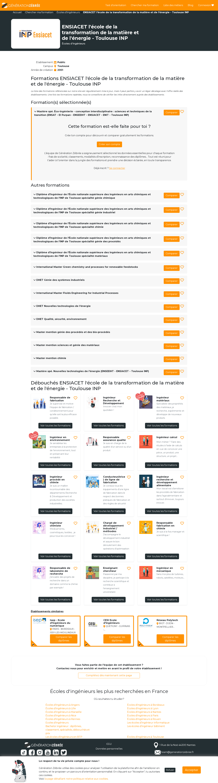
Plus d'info (69, 642)
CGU (109, 744)
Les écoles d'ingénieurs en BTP (64, 736)
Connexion (204, 5)
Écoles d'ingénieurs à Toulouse (145, 736)
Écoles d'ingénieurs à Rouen (144, 719)
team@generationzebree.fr (177, 752)
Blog (190, 5)
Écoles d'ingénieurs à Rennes (63, 719)
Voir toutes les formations (55, 425)
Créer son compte (109, 144)
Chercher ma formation (145, 5)
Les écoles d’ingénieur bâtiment (146, 726)
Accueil (17, 12)
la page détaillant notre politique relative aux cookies (76, 778)
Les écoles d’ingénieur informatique (148, 722)
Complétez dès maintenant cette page (109, 675)
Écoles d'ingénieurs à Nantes (144, 712)
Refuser (170, 770)
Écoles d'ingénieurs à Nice (61, 715)
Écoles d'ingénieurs (68, 12)
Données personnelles (109, 748)
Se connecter (117, 168)
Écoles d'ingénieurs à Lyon (142, 708)
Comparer (172, 112)
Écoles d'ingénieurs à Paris (142, 715)
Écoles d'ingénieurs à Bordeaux (145, 704)
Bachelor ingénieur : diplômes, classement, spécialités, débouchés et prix (68, 730)
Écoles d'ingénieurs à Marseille (64, 712)
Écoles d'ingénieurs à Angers (62, 704)
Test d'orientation (115, 5)
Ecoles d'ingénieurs (57, 722)
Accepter (191, 770)
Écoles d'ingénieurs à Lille (61, 708)
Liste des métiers (173, 5)
